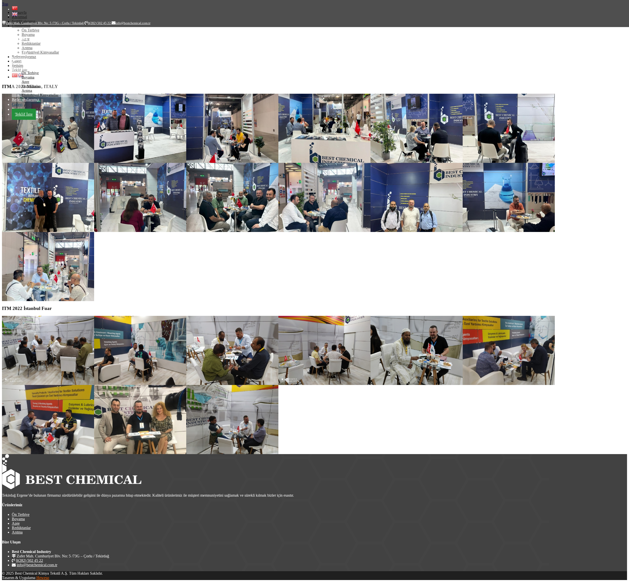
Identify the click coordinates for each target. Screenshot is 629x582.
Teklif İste (24, 114)
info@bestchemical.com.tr (37, 565)
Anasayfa (20, 53)
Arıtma (27, 90)
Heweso (42, 578)
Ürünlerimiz (22, 68)
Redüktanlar (31, 86)
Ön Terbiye (30, 73)
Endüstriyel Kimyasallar (40, 95)
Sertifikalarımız (25, 63)
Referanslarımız (26, 99)
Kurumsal (20, 58)
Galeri (17, 104)
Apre (25, 82)
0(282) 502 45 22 (29, 560)
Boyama (28, 77)
